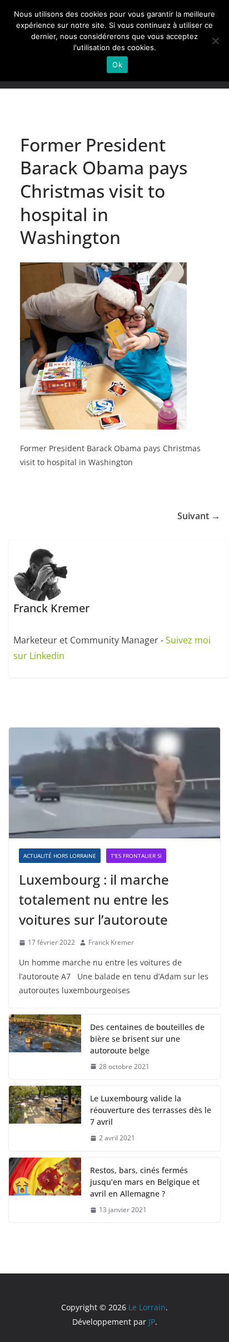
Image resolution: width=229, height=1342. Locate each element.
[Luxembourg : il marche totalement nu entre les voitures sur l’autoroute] (114, 783)
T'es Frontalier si (136, 856)
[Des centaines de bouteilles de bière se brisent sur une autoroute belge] (45, 1047)
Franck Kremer (111, 942)
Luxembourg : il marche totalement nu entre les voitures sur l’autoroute (94, 899)
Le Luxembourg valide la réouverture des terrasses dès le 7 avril (150, 1110)
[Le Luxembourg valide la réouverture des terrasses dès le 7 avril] (45, 1118)
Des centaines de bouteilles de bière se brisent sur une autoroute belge (147, 1039)
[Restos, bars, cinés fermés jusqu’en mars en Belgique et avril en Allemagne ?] (45, 1190)
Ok (117, 64)
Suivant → (198, 516)
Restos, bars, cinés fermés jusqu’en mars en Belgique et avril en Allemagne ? (145, 1182)
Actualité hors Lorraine (59, 856)
